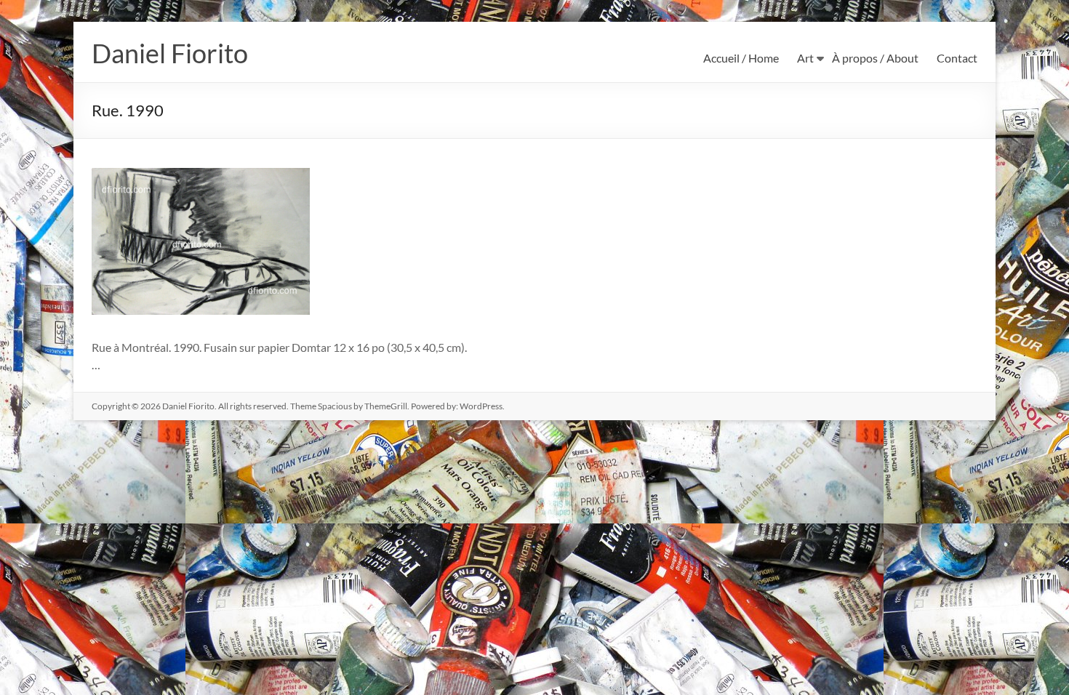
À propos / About (875, 58)
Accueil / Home (741, 58)
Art (805, 58)
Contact (957, 58)
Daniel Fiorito (170, 53)
